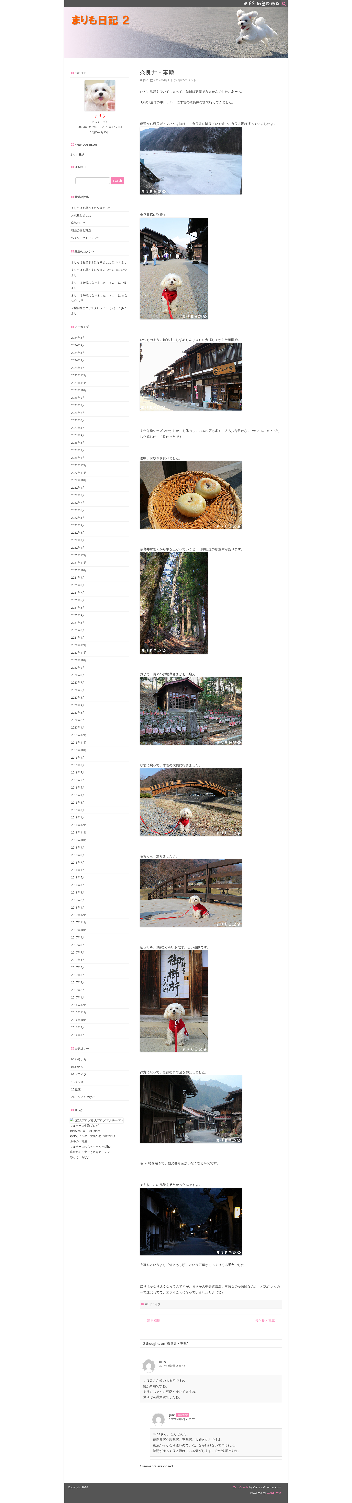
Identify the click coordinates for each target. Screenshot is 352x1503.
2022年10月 (79, 480)
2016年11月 (79, 1012)
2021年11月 (79, 563)
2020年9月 (78, 668)
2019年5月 (78, 787)
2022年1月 (78, 547)
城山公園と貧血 (81, 230)
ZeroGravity (241, 1487)
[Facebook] (250, 3)
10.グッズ (77, 1082)
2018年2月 (78, 900)
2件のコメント (186, 80)
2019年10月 (79, 750)
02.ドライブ (153, 1304)
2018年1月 (78, 907)
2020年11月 (79, 652)
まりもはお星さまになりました (91, 208)
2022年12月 (79, 465)
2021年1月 (78, 637)
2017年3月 (78, 982)
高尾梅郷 (151, 1320)
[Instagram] (268, 3)
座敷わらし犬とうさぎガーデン (90, 1152)
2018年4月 (78, 885)
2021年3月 (78, 623)
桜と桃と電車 (267, 1320)
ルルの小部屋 (78, 1141)
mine (162, 1361)
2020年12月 (79, 645)
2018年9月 (78, 847)
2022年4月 (78, 525)
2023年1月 (78, 458)
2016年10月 (79, 1020)
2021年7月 (78, 592)
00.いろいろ (78, 1059)
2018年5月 (78, 877)
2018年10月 (79, 840)
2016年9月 (78, 1027)
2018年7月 (78, 862)
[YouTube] (263, 3)
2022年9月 (78, 487)
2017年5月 (78, 967)
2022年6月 (78, 510)
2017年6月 (78, 960)
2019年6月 (78, 780)
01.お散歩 (77, 1067)
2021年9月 (78, 577)
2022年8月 (78, 495)
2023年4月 (78, 435)
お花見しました (81, 215)
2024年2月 (78, 360)
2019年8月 (78, 765)
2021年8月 (78, 585)
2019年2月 (78, 810)
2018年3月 (78, 892)
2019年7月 (78, 772)
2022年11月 (79, 473)
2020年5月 (78, 697)
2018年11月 (79, 832)
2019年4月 (78, 795)
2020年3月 (78, 712)
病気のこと (78, 223)
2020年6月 (78, 690)
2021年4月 (78, 615)
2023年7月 (78, 413)
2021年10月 (79, 570)
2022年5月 (78, 518)
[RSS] (277, 3)
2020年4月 (78, 705)
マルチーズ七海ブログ (84, 1125)
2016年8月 (78, 1035)
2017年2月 (78, 990)
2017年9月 (78, 937)
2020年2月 (78, 720)
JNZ (145, 80)
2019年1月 (78, 817)
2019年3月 (78, 802)
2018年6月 (78, 870)
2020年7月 (78, 682)
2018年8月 (78, 855)
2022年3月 (78, 532)
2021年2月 (78, 630)
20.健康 (76, 1089)
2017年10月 (79, 930)
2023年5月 (78, 428)
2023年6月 (78, 420)
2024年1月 (78, 368)
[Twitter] (245, 3)
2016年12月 (79, 1005)
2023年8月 (78, 405)
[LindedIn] (259, 3)
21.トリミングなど (83, 1097)
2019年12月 (79, 735)
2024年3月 (78, 353)
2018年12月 (79, 825)
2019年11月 (79, 742)
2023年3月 (78, 443)
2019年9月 (78, 757)
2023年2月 (78, 450)
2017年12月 (79, 915)
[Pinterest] (273, 3)
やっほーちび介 (80, 1157)
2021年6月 (78, 600)
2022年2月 (78, 540)
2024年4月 (78, 345)
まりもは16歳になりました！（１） (94, 282)
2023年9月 (78, 398)
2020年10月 (79, 660)
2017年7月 (78, 952)
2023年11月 (79, 383)
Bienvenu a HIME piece (85, 1131)
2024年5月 (78, 338)
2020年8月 (78, 675)
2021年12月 (79, 555)
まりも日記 (77, 154)
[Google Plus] (254, 3)
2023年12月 (79, 375)
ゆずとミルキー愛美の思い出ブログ (93, 1136)
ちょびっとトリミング (85, 238)
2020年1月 (78, 727)
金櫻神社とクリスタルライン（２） (94, 308)
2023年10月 (79, 390)
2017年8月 (78, 945)
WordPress (273, 1493)
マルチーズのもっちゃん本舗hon (91, 1146)
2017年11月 (79, 922)
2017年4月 (78, 975)
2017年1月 (78, 997)
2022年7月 (78, 503)
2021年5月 (78, 608)
